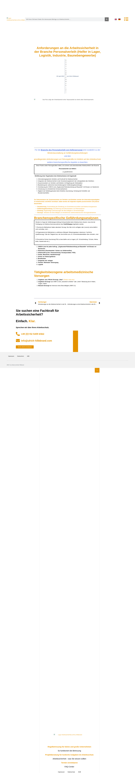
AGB (28, 356)
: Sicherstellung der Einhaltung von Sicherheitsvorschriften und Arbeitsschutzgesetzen (67, 206)
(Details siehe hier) (69, 279)
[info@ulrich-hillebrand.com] (18, 340)
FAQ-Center (69, 767)
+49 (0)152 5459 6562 (32, 334)
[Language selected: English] (118, 19)
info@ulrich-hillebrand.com (36, 340)
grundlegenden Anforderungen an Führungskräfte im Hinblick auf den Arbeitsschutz (67, 159)
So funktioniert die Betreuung (69, 751)
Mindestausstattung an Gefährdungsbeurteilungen (67, 153)
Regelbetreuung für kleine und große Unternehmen (69, 747)
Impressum (11, 356)
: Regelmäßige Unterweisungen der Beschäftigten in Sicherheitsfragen (60, 210)
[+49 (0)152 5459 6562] (18, 334)
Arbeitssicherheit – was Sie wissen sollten (69, 759)
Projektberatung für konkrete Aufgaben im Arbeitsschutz (69, 755)
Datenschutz (20, 356)
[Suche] (107, 19)
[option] (120, 19)
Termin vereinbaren (69, 763)
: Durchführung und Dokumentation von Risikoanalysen (60, 208)
